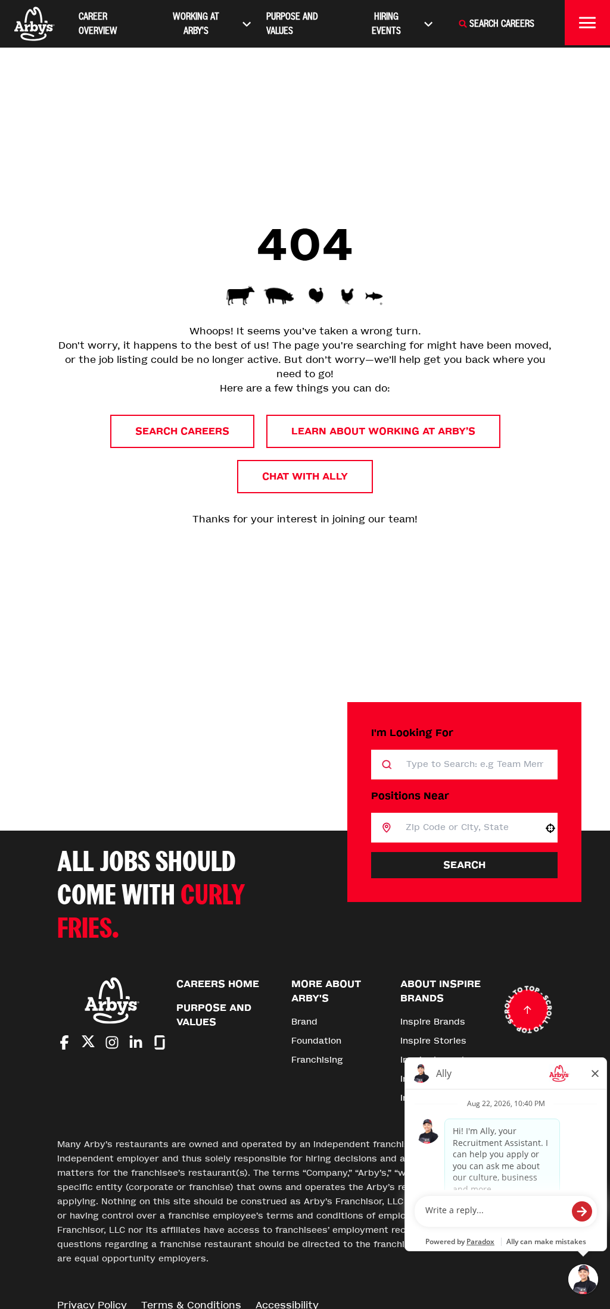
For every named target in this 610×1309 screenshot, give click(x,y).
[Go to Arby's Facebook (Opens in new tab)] (64, 1042)
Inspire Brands (432, 1022)
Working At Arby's (196, 23)
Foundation (316, 1041)
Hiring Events (386, 23)
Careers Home (217, 983)
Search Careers (182, 431)
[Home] (34, 24)
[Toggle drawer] (587, 22)
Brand (304, 1022)
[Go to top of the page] (528, 1009)
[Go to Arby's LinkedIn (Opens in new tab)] (136, 1042)
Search (464, 864)
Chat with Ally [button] (305, 476)
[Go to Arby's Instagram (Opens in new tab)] (112, 1042)
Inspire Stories (433, 1041)
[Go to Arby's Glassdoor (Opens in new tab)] (159, 1042)
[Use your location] (550, 828)
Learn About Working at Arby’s (383, 431)
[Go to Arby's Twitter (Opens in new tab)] (88, 1043)
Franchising (317, 1060)
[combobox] (467, 828)
